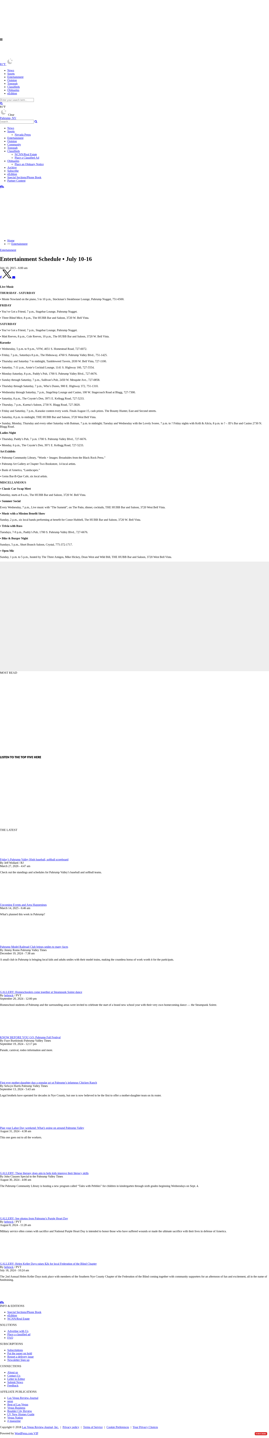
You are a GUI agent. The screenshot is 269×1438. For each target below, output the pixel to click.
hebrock (9, 995)
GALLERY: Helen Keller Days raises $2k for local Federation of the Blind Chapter (48, 1263)
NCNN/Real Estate (26, 154)
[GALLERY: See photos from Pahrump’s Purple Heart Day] (19, 1215)
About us (12, 1372)
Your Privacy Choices (145, 1427)
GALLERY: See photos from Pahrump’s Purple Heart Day (34, 1218)
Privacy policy (71, 1427)
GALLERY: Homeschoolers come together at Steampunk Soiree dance (41, 992)
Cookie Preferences (118, 1427)
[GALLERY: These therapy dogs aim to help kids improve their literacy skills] (19, 1166)
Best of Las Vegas (17, 1404)
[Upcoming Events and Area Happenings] (19, 901)
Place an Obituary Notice (29, 164)
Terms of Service (93, 1427)
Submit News (15, 1382)
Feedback (12, 1385)
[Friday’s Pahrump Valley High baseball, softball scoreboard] (19, 856)
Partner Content (16, 180)
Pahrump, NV (8, 118)
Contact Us (13, 1375)
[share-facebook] (1, 277)
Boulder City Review (19, 1411)
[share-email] (13, 277)
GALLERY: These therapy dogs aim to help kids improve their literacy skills (44, 1173)
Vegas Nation (15, 1417)
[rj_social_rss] (3, 186)
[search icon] (1, 103)
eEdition (12, 93)
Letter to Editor (16, 1378)
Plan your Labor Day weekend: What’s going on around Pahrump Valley (42, 1127)
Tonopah (12, 83)
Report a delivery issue (20, 1356)
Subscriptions (15, 1350)
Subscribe (13, 170)
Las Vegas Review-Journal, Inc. (40, 1427)
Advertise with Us (17, 1331)
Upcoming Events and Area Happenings (23, 904)
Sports (11, 73)
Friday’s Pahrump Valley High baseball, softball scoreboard (34, 859)
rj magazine (14, 1420)
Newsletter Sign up (18, 1359)
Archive (12, 167)
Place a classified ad (18, 1334)
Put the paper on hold (19, 1353)
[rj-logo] (36, 56)
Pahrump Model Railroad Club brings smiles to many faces (34, 946)
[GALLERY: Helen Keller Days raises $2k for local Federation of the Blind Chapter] (19, 1260)
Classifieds (13, 86)
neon (10, 1401)
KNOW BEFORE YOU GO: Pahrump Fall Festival (30, 1037)
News (10, 70)
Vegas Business (16, 1407)
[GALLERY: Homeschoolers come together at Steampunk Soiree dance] (19, 988)
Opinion (12, 80)
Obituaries (13, 90)
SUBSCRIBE (261, 1434)
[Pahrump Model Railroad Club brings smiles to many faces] (19, 943)
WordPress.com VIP (26, 1433)
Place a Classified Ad (27, 157)
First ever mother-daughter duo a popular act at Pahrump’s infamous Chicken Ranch (48, 1082)
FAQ (10, 1337)
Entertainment (15, 77)
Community (14, 144)
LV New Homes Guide (20, 1414)
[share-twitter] (7, 277)
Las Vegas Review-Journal (22, 1397)
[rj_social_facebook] (1, 186)
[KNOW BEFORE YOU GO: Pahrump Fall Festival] (19, 1034)
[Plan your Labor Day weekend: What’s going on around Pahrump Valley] (19, 1124)
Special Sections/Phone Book (24, 177)
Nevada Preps (23, 134)
